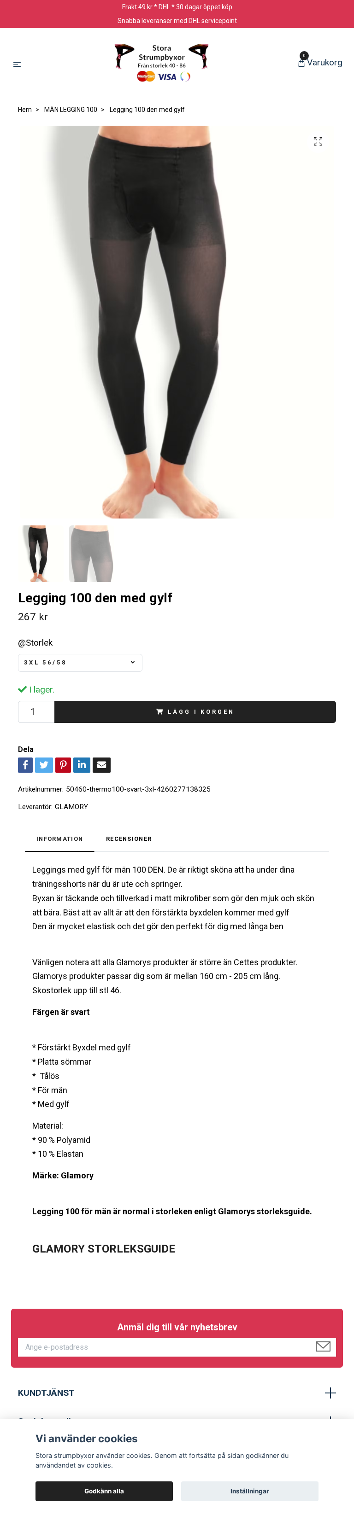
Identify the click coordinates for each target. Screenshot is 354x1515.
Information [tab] (59, 838)
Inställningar (249, 1491)
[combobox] (80, 663)
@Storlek (35, 642)
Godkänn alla (104, 1491)
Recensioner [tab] (129, 838)
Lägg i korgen (201, 711)
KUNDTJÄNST (46, 1392)
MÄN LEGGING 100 (70, 109)
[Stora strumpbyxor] (161, 63)
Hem (25, 109)
